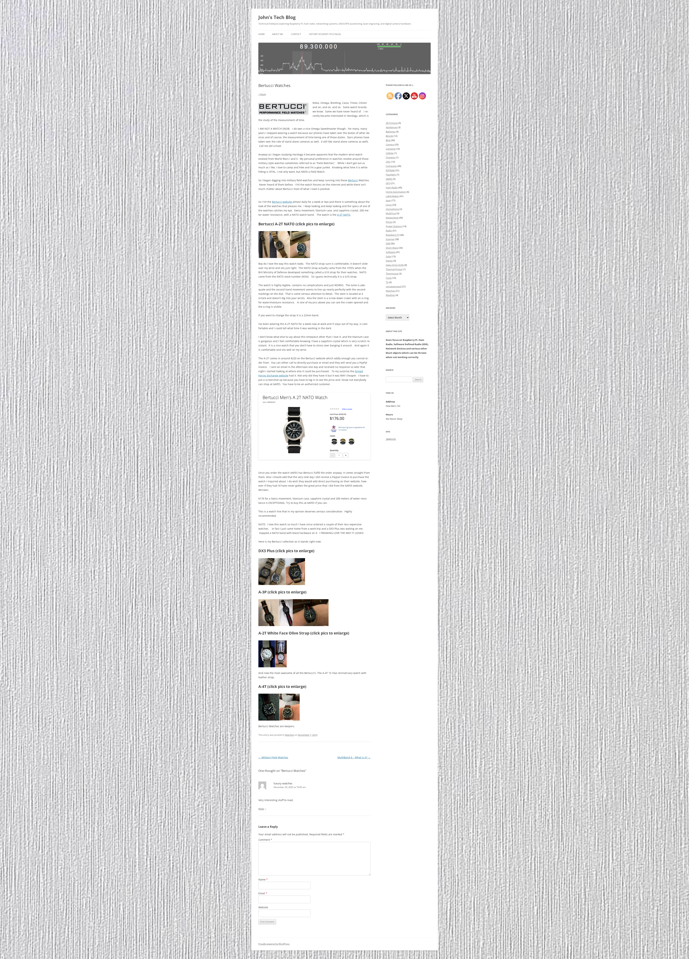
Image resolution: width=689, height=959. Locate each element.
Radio (389, 230)
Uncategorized (393, 286)
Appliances (391, 127)
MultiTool (391, 213)
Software (390, 252)
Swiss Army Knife (395, 265)
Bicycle (389, 136)
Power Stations (394, 226)
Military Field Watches (273, 757)
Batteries (390, 131)
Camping (390, 148)
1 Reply (262, 94)
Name (263, 879)
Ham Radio (392, 187)
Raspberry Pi (392, 234)
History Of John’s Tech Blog (325, 34)
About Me (277, 34)
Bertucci (353, 180)
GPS (388, 183)
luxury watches (283, 783)
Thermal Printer (394, 269)
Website (263, 907)
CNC (388, 161)
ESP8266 (390, 170)
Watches (289, 735)
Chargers (390, 157)
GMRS (389, 179)
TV (387, 282)
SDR (388, 243)
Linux (389, 204)
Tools (389, 278)
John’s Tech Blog (277, 17)
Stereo (389, 260)
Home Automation (396, 191)
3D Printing (392, 123)
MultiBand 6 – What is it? (354, 757)
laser (388, 200)
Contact (296, 34)
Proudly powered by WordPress (274, 943)
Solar (388, 256)
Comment (265, 839)
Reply (261, 808)
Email (262, 893)
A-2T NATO (343, 214)
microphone (392, 209)
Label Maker (392, 196)
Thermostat (392, 273)
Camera (390, 144)
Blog (388, 140)
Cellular (390, 153)
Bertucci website (282, 201)
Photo (389, 222)
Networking (392, 217)
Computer (391, 166)
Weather (390, 295)
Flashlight (391, 174)
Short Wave (392, 247)
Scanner (390, 239)
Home (261, 34)
